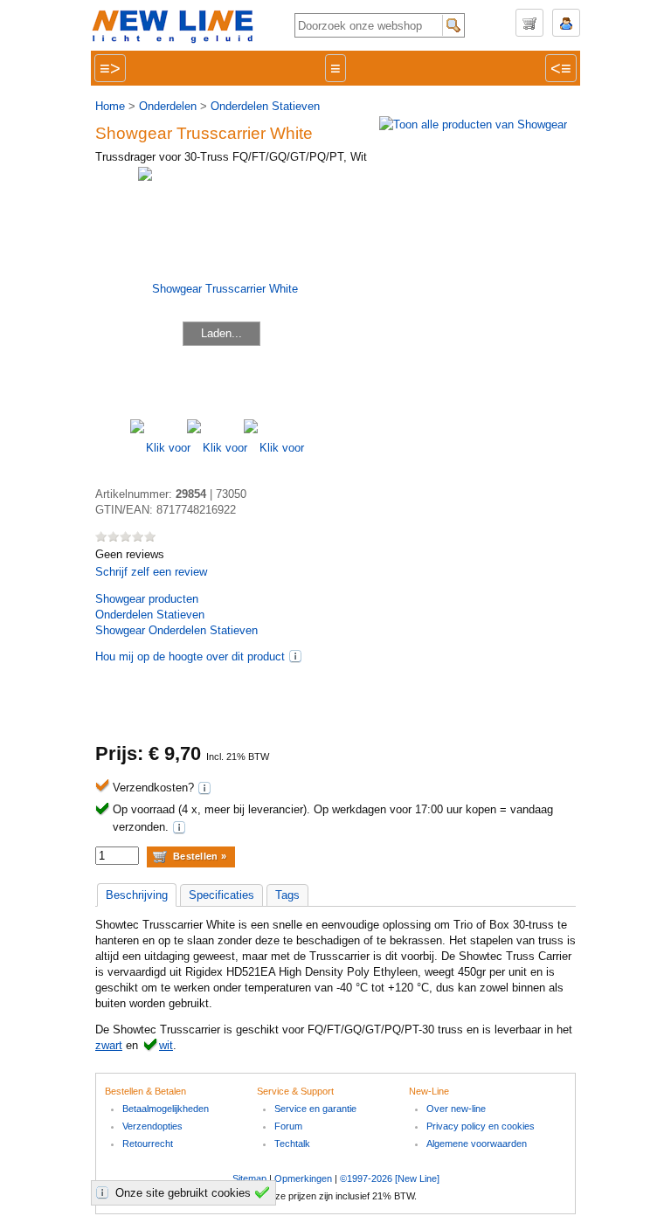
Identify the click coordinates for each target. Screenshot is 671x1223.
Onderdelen (168, 106)
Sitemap (249, 1178)
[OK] (264, 1192)
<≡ (560, 68)
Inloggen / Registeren (566, 23)
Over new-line (456, 1108)
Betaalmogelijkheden (165, 1108)
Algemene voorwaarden (476, 1143)
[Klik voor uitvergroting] (158, 447)
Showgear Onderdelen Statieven (176, 630)
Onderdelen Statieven (265, 106)
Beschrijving (137, 895)
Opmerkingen (303, 1178)
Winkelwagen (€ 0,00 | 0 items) (529, 23)
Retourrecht (147, 1143)
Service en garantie (315, 1108)
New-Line (178, 27)
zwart (108, 1045)
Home (110, 106)
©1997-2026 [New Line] (389, 1178)
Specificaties (221, 895)
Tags (287, 895)
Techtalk (292, 1143)
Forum (288, 1126)
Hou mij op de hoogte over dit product (190, 656)
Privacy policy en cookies (480, 1126)
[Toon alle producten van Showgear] (473, 124)
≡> (110, 68)
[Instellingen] (104, 1192)
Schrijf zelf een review (151, 571)
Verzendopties (152, 1126)
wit (166, 1045)
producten (146, 598)
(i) (295, 656)
